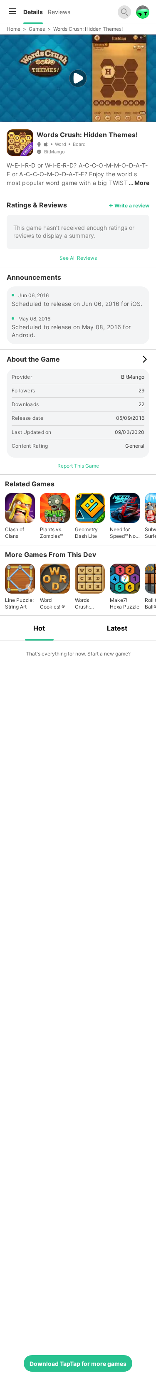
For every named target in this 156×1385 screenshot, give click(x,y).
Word (60, 144)
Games (37, 29)
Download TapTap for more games (78, 1363)
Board (79, 144)
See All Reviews (78, 258)
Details (33, 11)
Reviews (59, 11)
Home (13, 29)
